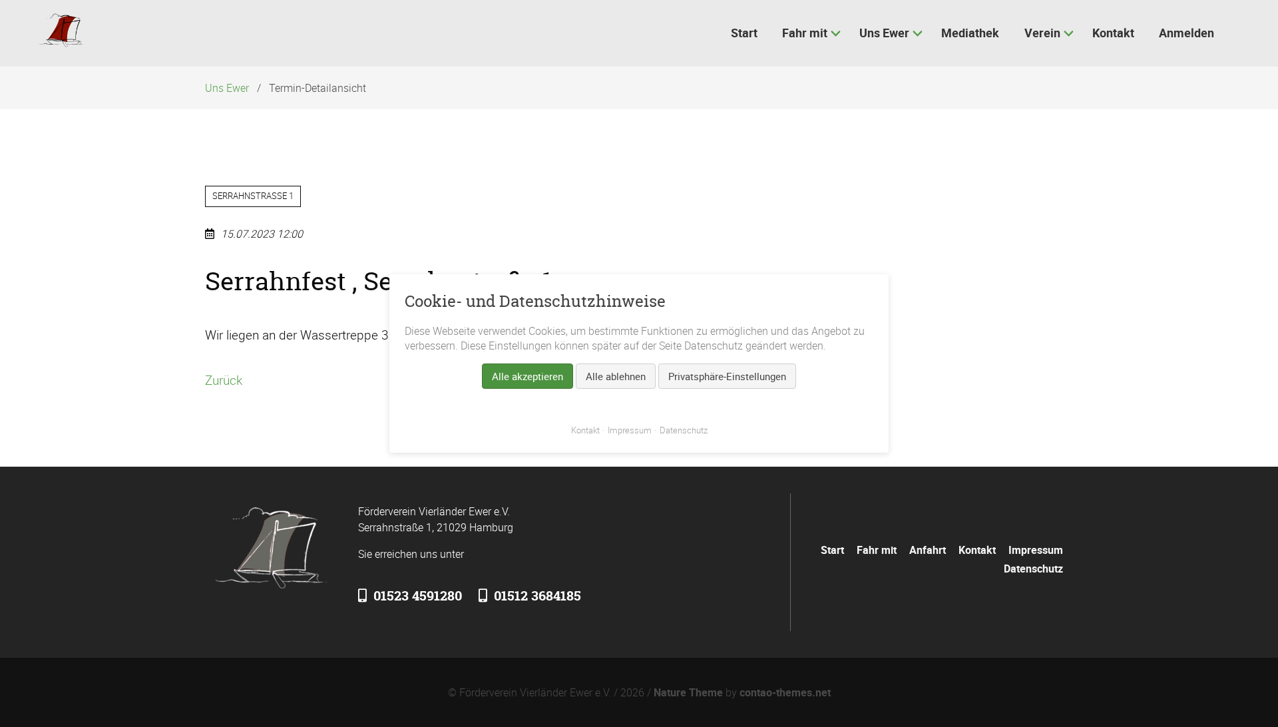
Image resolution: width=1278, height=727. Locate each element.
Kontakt (977, 550)
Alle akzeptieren (527, 376)
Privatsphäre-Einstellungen (727, 376)
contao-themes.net (785, 692)
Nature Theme (688, 692)
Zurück (223, 380)
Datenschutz (1033, 568)
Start (832, 550)
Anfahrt (927, 550)
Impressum (1035, 550)
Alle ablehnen (616, 376)
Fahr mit (877, 550)
